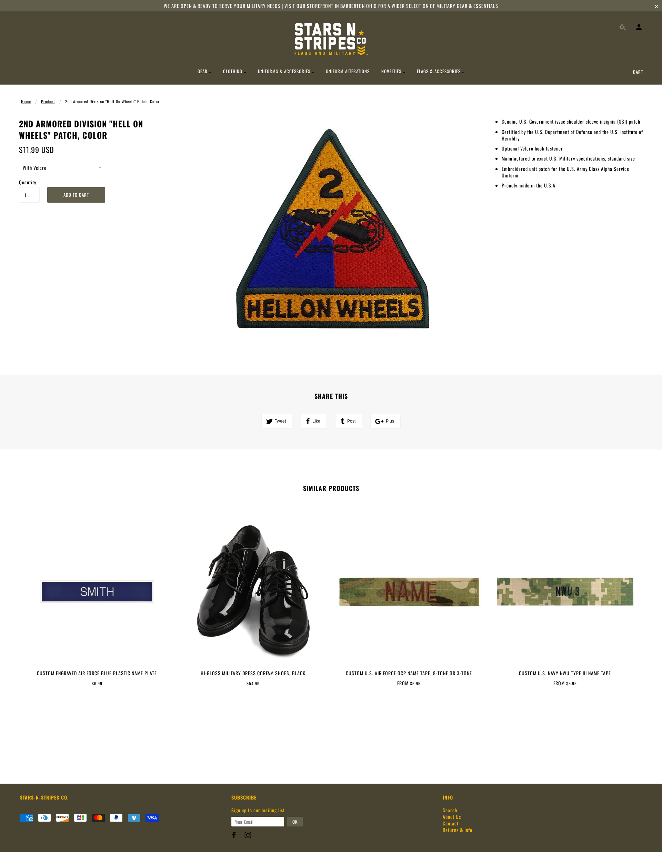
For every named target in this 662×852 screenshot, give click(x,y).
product (48, 101)
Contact (451, 823)
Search (450, 810)
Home (26, 101)
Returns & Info (457, 829)
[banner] (331, 39)
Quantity (27, 182)
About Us (452, 816)
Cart (638, 71)
